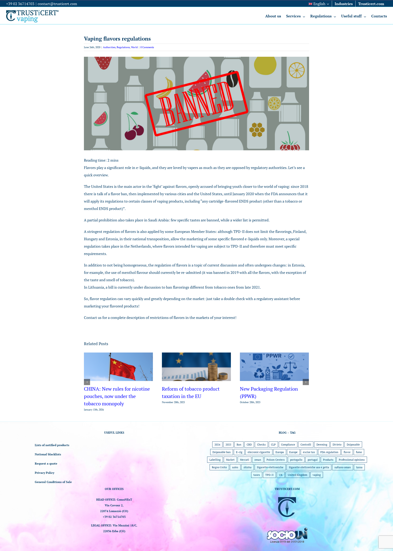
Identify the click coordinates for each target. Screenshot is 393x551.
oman (257, 474)
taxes (256, 489)
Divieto (337, 459)
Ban (239, 459)
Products (328, 474)
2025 (228, 459)
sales (235, 482)
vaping (317, 489)
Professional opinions (352, 474)
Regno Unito (219, 482)
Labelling (215, 474)
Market (230, 474)
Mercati (244, 474)
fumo (359, 467)
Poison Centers (276, 474)
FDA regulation (329, 467)
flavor (347, 467)
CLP (273, 459)
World (134, 47)
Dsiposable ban (221, 467)
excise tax (309, 467)
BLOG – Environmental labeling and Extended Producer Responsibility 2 (118, 396)
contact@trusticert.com (57, 3)
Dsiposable (353, 459)
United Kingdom (297, 489)
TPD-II (269, 489)
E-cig (239, 467)
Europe (293, 467)
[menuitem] (319, 4)
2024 (217, 459)
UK (280, 489)
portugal (313, 474)
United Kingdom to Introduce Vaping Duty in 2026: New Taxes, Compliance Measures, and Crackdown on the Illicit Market (194, 403)
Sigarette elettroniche (270, 482)
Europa (280, 467)
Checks (261, 459)
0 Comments (147, 47)
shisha (248, 482)
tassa (359, 482)
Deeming (321, 459)
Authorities (109, 47)
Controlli (305, 459)
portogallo (296, 474)
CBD (249, 459)
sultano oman (342, 482)
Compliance (288, 459)
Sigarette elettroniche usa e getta (309, 482)
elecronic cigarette (259, 467)
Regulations (123, 47)
